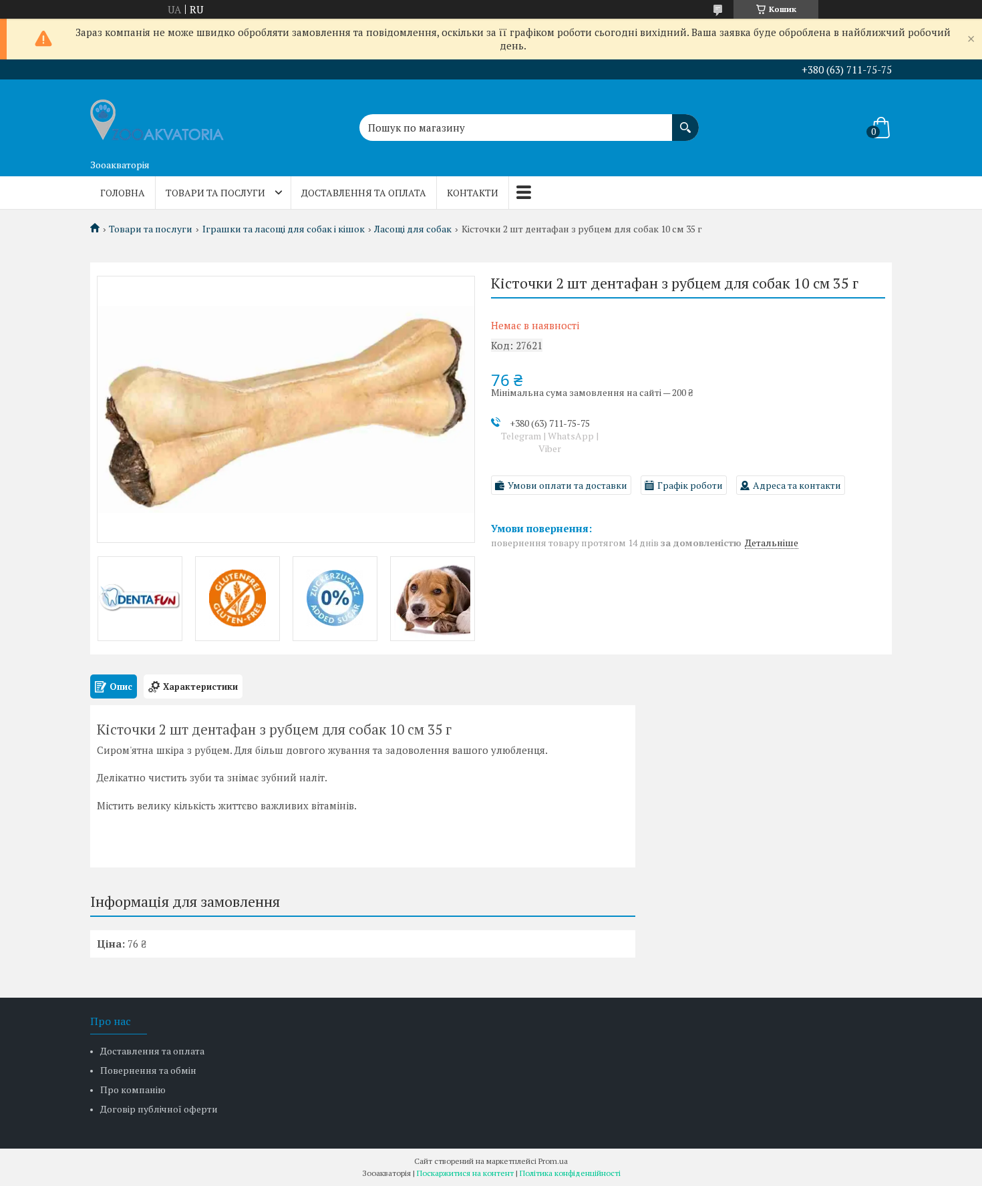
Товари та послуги (215, 192)
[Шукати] (685, 121)
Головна (122, 192)
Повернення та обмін (148, 1070)
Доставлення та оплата (363, 192)
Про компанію (133, 1089)
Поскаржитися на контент (465, 1173)
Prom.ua (553, 1161)
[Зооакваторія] (157, 116)
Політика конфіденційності (570, 1173)
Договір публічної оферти (159, 1109)
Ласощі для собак (413, 229)
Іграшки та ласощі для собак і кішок (283, 229)
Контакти (472, 192)
